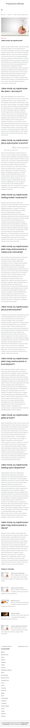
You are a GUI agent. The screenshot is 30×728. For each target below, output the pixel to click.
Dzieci (2, 657)
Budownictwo (4, 654)
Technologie (4, 698)
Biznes (3, 652)
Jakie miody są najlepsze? (17, 573)
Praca (2, 683)
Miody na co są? (15, 600)
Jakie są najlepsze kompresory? (19, 626)
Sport (2, 695)
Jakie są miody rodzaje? (17, 588)
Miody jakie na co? (23, 646)
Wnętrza (3, 713)
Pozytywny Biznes (15, 3)
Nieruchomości (5, 678)
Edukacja (3, 662)
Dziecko (3, 660)
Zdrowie (3, 38)
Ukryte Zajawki (5, 706)
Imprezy (3, 667)
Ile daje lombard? (7, 646)
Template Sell (23, 724)
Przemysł (3, 688)
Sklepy (3, 693)
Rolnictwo (3, 690)
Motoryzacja (4, 675)
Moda (2, 672)
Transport (3, 701)
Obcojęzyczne (5, 680)
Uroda (2, 708)
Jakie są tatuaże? (15, 613)
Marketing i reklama (6, 670)
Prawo (2, 685)
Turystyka (3, 703)
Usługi (2, 711)
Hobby (3, 665)
